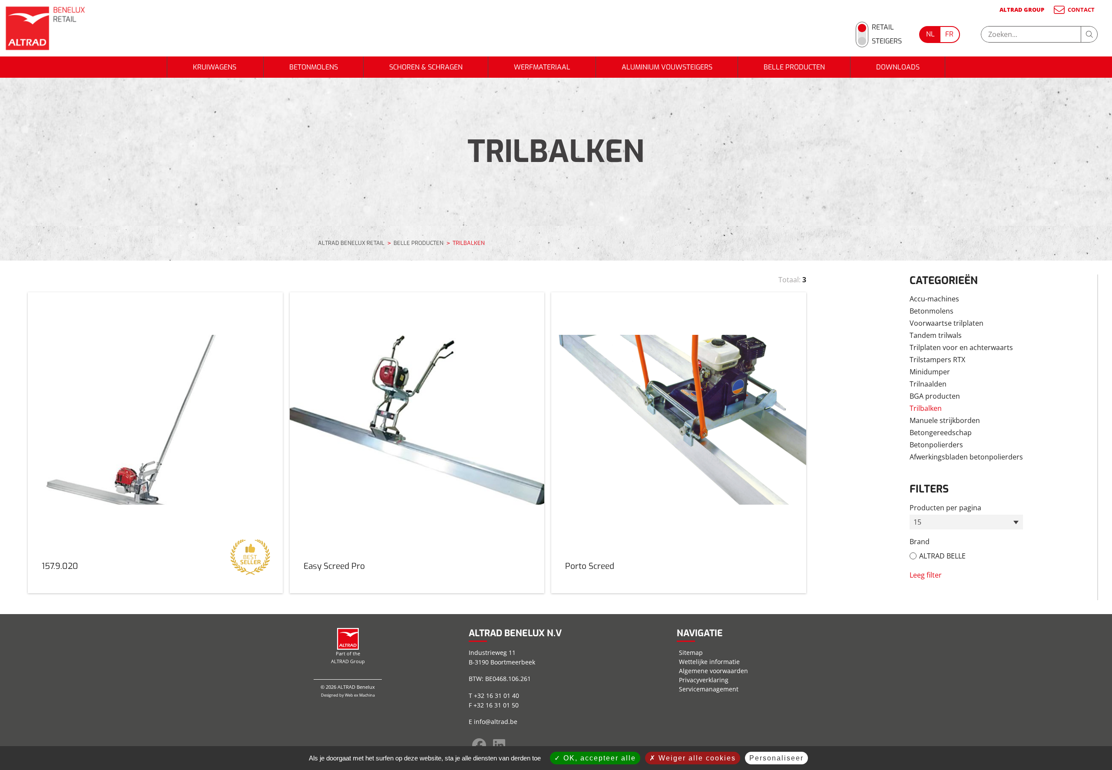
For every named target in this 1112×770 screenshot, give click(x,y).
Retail (883, 27)
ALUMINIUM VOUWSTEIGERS (667, 67)
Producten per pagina (945, 507)
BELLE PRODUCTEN (794, 67)
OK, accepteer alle (598, 758)
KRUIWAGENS (215, 67)
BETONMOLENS (313, 67)
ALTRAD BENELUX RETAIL (351, 243)
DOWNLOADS (898, 67)
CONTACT (1081, 9)
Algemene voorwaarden (713, 671)
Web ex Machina (360, 695)
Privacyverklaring (703, 680)
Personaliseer (776, 758)
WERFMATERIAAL (542, 67)
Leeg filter (926, 575)
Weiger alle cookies (696, 758)
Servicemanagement (708, 689)
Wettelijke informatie (709, 662)
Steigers (887, 41)
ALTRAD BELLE (942, 556)
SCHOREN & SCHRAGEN (426, 67)
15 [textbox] (917, 522)
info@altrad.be (495, 721)
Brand (920, 541)
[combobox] (966, 522)
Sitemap (691, 652)
